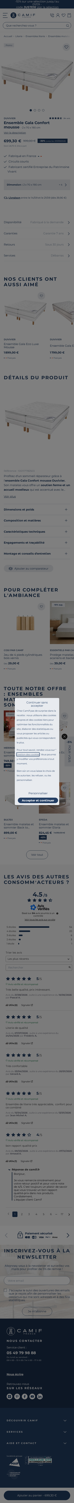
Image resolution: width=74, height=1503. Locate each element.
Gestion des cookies (28, 754)
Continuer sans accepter (37, 704)
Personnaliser (38, 793)
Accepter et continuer (38, 800)
